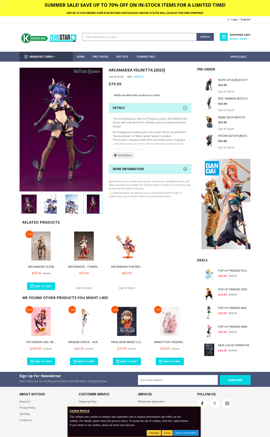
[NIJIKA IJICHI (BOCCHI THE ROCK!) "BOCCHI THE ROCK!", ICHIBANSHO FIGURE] (209, 123)
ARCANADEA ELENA (41, 266)
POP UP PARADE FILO (232, 270)
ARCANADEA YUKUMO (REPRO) (127, 266)
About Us (24, 401)
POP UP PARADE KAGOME (235, 308)
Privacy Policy (27, 407)
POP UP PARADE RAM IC (234, 326)
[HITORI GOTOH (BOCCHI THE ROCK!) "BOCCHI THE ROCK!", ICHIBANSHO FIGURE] (209, 142)
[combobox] (139, 37)
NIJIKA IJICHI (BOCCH (231, 117)
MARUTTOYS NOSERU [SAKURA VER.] (170, 342)
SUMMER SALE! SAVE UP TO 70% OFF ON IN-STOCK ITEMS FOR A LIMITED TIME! (135, 5)
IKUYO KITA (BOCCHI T (233, 80)
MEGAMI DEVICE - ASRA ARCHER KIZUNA (84, 342)
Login (234, 19)
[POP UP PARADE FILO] (209, 276)
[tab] (150, 108)
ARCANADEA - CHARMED (84, 266)
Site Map (24, 414)
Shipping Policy (88, 401)
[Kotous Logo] (49, 42)
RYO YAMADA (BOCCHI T (234, 98)
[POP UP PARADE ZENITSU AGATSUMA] (209, 295)
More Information (128, 169)
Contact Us (25, 420)
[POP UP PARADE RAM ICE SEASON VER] (209, 332)
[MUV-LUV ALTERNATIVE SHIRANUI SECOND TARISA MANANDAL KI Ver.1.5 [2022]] (209, 351)
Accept (155, 433)
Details (119, 108)
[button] (27, 130)
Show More (124, 155)
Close (167, 433)
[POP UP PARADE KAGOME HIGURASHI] (209, 314)
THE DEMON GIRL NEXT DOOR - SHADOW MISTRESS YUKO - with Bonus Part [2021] (41, 342)
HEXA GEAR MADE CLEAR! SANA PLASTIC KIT (127, 342)
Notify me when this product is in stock (137, 95)
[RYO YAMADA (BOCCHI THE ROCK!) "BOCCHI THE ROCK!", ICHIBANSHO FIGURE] (209, 104)
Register (246, 19)
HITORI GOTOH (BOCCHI (234, 136)
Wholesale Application (151, 401)
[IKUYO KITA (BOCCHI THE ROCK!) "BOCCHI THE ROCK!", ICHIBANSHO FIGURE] (209, 86)
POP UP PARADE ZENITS (234, 289)
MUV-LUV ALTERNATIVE (233, 345)
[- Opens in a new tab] (110, 192)
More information (186, 433)
